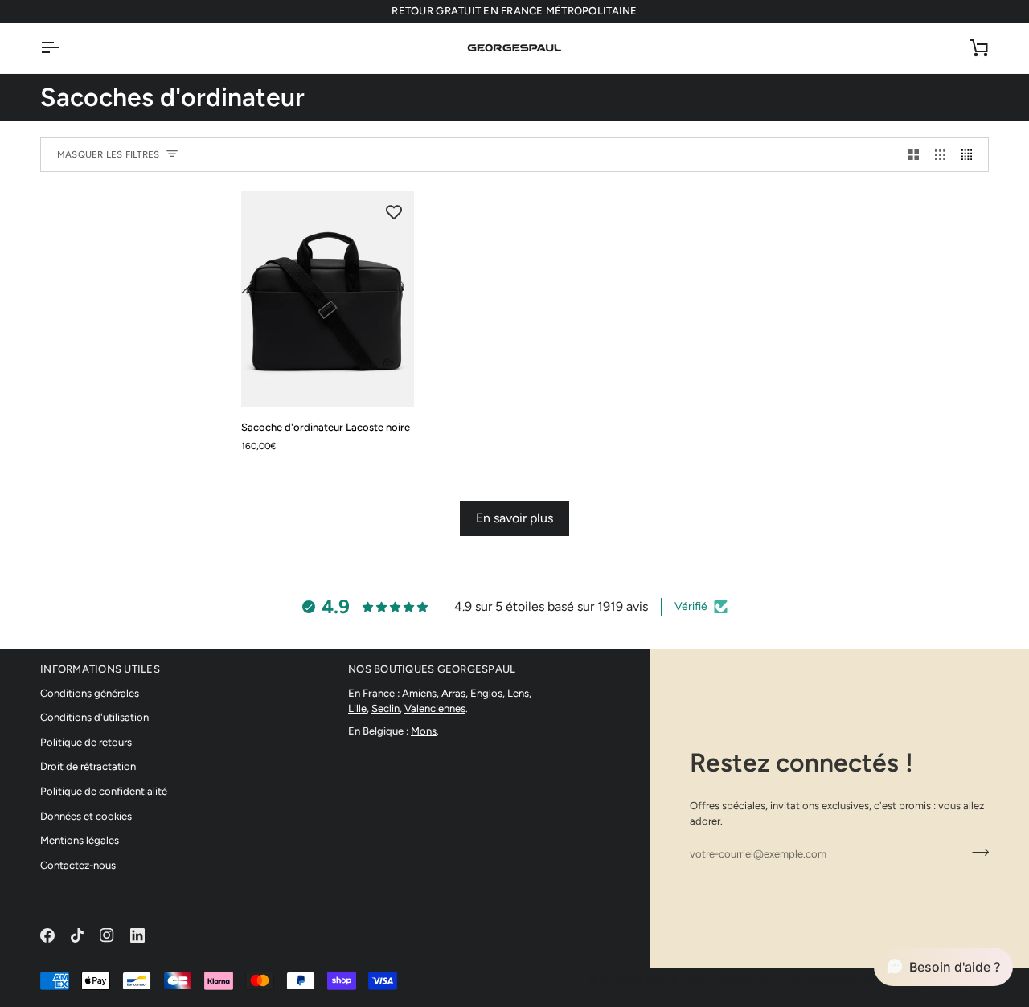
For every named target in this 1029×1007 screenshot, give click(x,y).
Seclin (385, 708)
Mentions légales (79, 840)
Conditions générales (89, 693)
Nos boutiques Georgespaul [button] (432, 669)
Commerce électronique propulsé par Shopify (852, 981)
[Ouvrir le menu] (64, 48)
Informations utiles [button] (100, 669)
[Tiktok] (77, 935)
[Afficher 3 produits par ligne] (940, 154)
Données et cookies (86, 816)
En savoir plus (514, 518)
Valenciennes (434, 708)
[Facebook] (47, 935)
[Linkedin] (137, 935)
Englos (486, 693)
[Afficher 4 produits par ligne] (970, 154)
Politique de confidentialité (103, 791)
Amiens (419, 693)
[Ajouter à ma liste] (394, 211)
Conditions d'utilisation (94, 717)
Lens (518, 693)
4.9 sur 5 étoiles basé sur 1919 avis (551, 606)
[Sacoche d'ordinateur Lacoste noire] (327, 299)
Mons (424, 731)
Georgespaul (640, 981)
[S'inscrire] (975, 852)
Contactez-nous (78, 865)
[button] (943, 967)
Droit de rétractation (88, 766)
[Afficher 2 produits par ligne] (913, 154)
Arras (453, 693)
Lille (357, 708)
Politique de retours (86, 742)
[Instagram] (107, 935)
